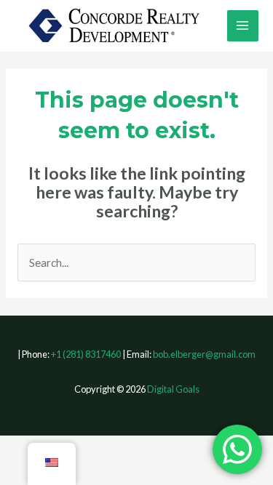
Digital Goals (173, 389)
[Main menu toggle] (242, 25)
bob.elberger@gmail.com (204, 354)
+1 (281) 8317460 (86, 354)
